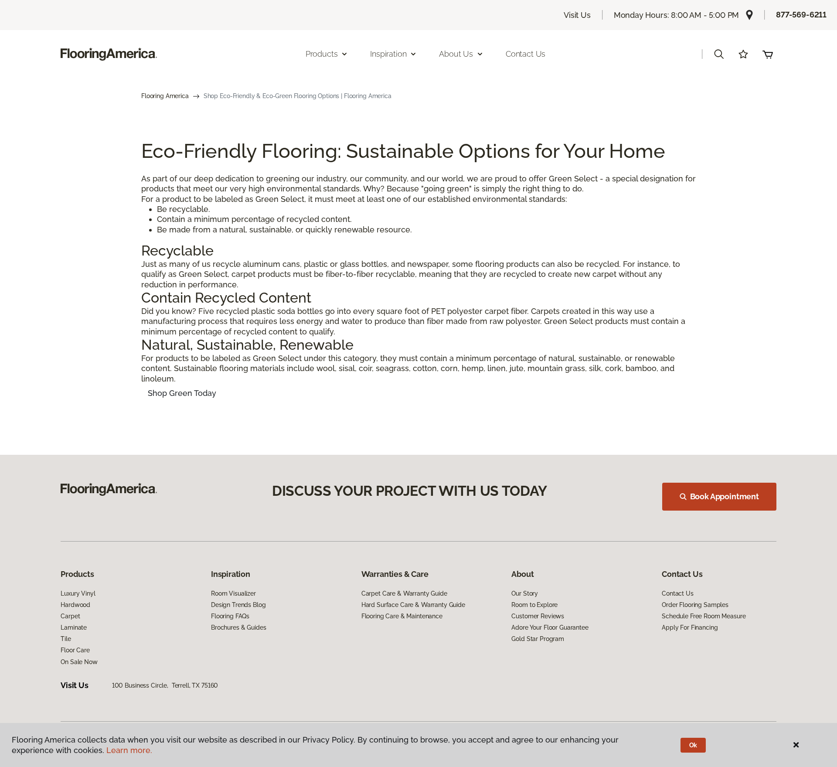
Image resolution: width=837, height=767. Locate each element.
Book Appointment (724, 496)
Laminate (74, 627)
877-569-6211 (801, 14)
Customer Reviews (537, 616)
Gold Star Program (537, 638)
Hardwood (75, 604)
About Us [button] (456, 53)
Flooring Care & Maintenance (401, 616)
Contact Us (525, 53)
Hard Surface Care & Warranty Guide (413, 604)
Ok (693, 745)
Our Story (524, 593)
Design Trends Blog (238, 604)
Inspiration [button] (388, 53)
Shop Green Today (182, 393)
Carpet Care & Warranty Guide (404, 593)
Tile (66, 638)
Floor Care (75, 650)
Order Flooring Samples (695, 604)
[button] (719, 54)
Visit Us (577, 15)
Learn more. (129, 750)
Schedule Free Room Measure (703, 616)
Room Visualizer (233, 593)
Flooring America (165, 95)
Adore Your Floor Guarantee (549, 627)
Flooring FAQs (230, 616)
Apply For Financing (690, 627)
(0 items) (767, 54)
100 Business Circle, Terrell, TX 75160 (165, 685)
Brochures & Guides (238, 627)
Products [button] (322, 53)
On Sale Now (79, 661)
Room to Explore (534, 604)
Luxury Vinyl (78, 593)
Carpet (70, 616)
